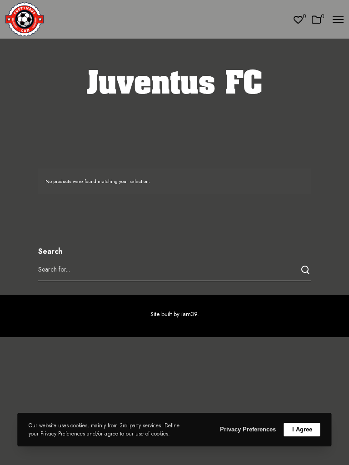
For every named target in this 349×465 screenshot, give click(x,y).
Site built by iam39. (174, 314)
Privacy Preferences (248, 429)
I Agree (302, 429)
